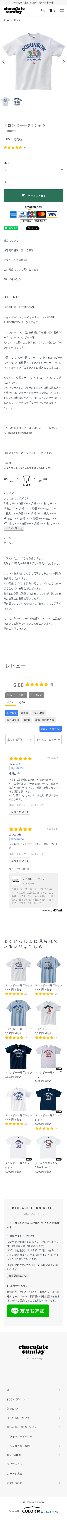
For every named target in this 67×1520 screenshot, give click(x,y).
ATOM (17, 1455)
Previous (4, 61)
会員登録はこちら (19, 1275)
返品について (11, 240)
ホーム (6, 20)
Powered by (15, 1510)
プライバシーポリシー (19, 1436)
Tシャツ (17, 20)
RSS (9, 1455)
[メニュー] (61, 10)
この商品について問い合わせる (21, 269)
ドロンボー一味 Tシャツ (30, 805)
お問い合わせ (14, 1483)
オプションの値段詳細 (16, 260)
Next (63, 61)
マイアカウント (16, 1464)
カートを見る (14, 1473)
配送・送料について (18, 1399)
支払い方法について (18, 1417)
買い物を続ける (12, 279)
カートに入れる (37, 195)
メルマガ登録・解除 (18, 1445)
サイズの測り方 (14, 528)
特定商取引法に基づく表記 (19, 250)
